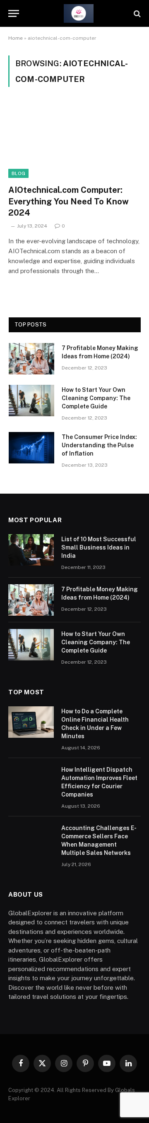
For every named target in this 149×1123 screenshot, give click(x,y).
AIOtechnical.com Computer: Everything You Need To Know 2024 (68, 201)
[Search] (136, 13)
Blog (18, 173)
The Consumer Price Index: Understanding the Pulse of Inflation (99, 445)
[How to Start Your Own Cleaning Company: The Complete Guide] (31, 400)
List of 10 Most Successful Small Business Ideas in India (98, 547)
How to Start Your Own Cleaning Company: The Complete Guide (96, 398)
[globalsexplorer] (78, 13)
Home (15, 38)
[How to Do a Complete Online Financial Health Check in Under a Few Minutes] (31, 722)
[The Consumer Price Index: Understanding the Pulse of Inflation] (31, 447)
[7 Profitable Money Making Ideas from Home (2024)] (31, 358)
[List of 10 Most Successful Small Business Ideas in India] (31, 550)
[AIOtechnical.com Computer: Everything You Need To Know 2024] (74, 140)
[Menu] (13, 13)
